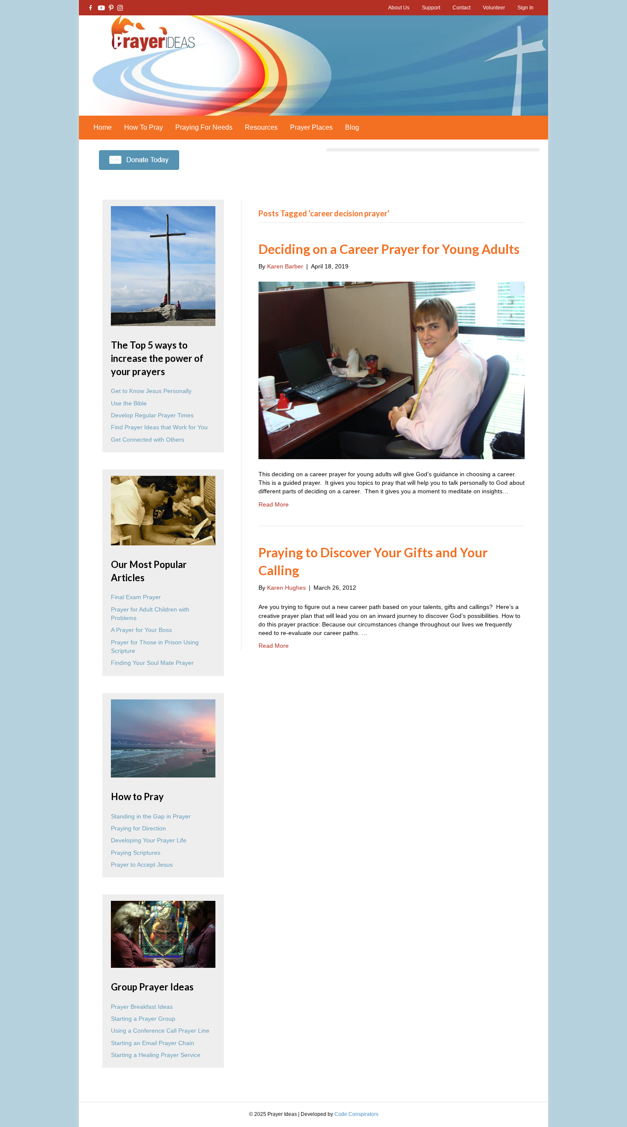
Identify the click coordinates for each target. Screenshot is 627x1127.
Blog (352, 127)
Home (102, 127)
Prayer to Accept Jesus (142, 864)
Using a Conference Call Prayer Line (160, 1030)
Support (431, 8)
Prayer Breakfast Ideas (142, 1006)
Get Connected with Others (147, 439)
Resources (261, 127)
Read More (273, 504)
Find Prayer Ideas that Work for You (159, 427)
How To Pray (143, 127)
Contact (461, 8)
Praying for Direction (138, 828)
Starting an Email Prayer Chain (152, 1043)
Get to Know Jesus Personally (151, 390)
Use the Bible (129, 403)
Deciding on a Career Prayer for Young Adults (389, 248)
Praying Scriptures (135, 852)
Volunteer (494, 8)
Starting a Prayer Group (143, 1018)
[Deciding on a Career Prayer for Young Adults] (391, 369)
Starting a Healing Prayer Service (155, 1054)
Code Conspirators (356, 1114)
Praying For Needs (203, 127)
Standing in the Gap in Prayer (151, 816)
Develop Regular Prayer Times (152, 415)
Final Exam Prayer (136, 597)
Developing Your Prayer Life (148, 840)
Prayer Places (311, 127)
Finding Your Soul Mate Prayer (152, 662)
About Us (398, 8)
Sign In (525, 8)
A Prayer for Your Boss (141, 629)
